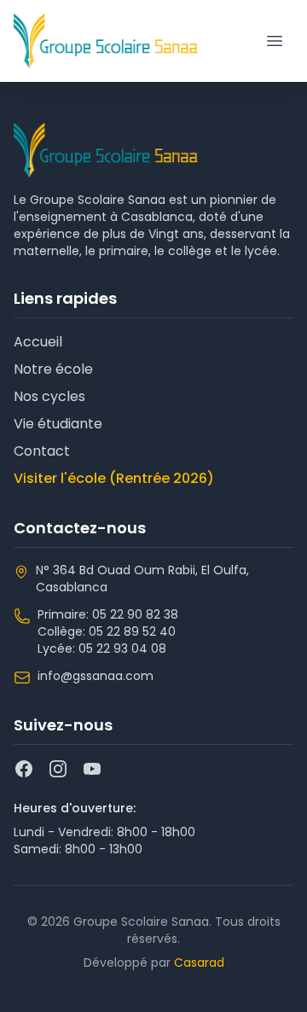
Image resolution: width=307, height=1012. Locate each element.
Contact (42, 451)
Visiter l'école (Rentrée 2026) (114, 478)
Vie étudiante (58, 423)
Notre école (53, 369)
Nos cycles (49, 396)
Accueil (38, 342)
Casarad (199, 962)
